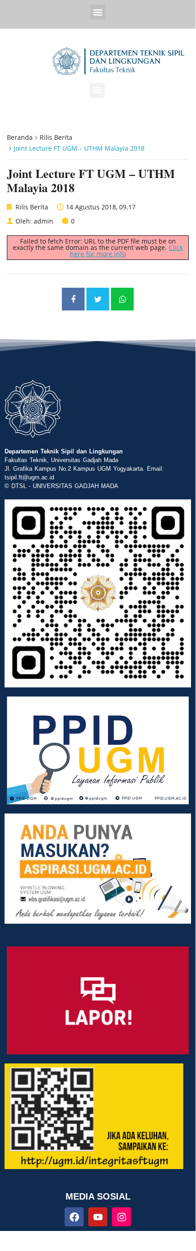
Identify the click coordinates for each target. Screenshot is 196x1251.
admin (43, 221)
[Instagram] (121, 1216)
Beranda (20, 137)
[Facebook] (74, 1216)
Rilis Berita (56, 137)
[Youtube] (97, 1216)
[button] (98, 12)
